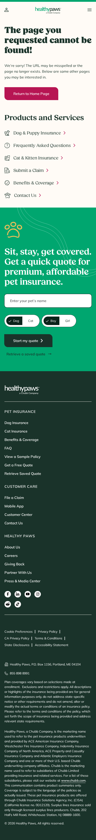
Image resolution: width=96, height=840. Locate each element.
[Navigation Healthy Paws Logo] (48, 10)
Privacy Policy (47, 632)
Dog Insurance (16, 422)
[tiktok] (18, 604)
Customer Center (18, 514)
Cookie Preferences (18, 632)
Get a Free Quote (18, 465)
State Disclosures (16, 645)
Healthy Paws (19, 536)
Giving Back (14, 564)
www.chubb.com (73, 780)
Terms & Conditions (48, 638)
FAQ (8, 448)
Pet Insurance (20, 411)
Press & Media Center (22, 581)
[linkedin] (18, 594)
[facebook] (7, 594)
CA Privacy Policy (16, 638)
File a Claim (14, 497)
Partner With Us (18, 572)
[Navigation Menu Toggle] (90, 10)
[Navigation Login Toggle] (6, 10)
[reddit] (7, 604)
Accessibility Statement (51, 645)
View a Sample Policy (22, 456)
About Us (12, 547)
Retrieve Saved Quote (22, 473)
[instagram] (37, 594)
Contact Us (13, 523)
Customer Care (21, 486)
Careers (11, 555)
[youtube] (28, 594)
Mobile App (14, 506)
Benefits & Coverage (21, 439)
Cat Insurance (15, 431)
